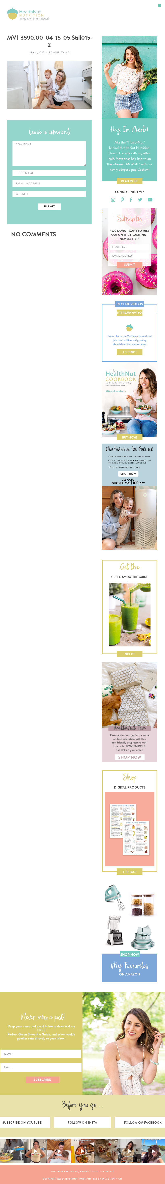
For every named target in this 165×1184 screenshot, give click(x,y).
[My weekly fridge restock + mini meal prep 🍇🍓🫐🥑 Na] (35, 1151)
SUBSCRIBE (42, 1080)
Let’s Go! (129, 352)
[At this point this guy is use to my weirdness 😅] (153, 1151)
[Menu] (159, 5)
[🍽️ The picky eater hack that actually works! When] (82, 1151)
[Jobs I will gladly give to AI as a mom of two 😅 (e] (129, 1151)
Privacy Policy (91, 1171)
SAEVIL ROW (108, 1178)
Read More (129, 181)
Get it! (130, 654)
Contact (108, 1171)
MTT (120, 1178)
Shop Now (129, 954)
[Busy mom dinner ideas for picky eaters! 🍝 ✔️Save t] (12, 1151)
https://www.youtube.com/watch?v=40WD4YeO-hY (129, 313)
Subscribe (57, 1171)
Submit (129, 264)
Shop (69, 1171)
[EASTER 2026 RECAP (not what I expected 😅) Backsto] (106, 1151)
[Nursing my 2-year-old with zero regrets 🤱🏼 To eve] (59, 1151)
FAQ (77, 1171)
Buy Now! (129, 437)
